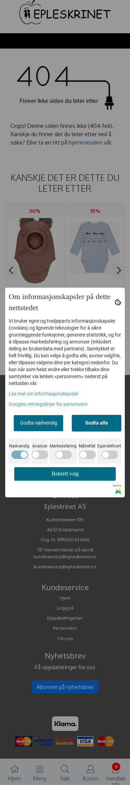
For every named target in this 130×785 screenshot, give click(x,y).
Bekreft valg (65, 474)
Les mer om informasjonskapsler (44, 393)
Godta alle (96, 423)
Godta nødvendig (38, 423)
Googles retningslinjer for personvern (48, 404)
